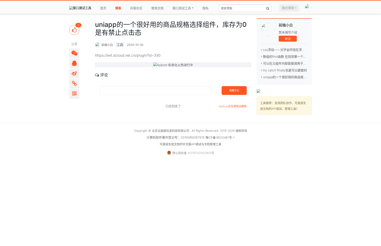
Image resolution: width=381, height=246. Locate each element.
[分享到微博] (74, 73)
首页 (103, 8)
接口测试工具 (181, 8)
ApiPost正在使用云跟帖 (233, 106)
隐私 (205, 8)
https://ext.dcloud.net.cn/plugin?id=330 (128, 55)
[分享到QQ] (74, 63)
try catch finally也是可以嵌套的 (284, 70)
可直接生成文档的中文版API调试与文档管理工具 (190, 144)
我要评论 (234, 90)
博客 (118, 8)
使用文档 (157, 8)
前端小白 (286, 25)
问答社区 (136, 8)
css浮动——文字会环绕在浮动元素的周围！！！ (296, 50)
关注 (288, 39)
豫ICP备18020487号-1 (220, 137)
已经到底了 (173, 106)
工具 (120, 44)
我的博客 (288, 8)
